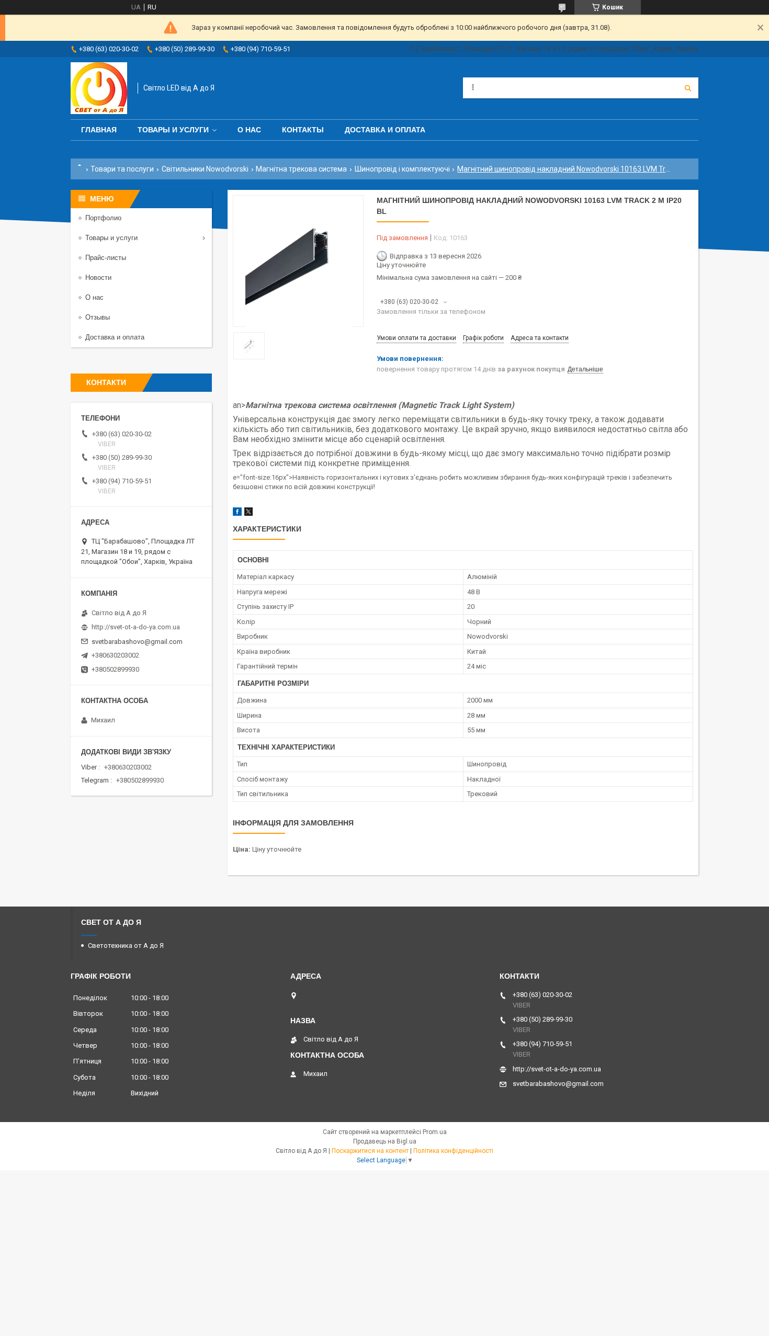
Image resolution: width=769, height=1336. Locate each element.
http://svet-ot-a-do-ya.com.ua (136, 627)
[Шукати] (687, 87)
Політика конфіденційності (453, 1150)
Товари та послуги (122, 169)
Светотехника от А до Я (126, 945)
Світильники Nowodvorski (205, 169)
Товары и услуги (173, 130)
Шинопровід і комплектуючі (402, 169)
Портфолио (103, 218)
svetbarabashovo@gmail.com (137, 642)
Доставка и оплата (385, 130)
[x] (248, 513)
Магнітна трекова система (301, 169)
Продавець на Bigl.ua (384, 1141)
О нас (249, 130)
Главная (99, 130)
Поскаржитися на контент (370, 1150)
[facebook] (237, 513)
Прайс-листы (105, 258)
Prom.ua (435, 1132)
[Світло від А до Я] (99, 88)
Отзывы (97, 317)
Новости (98, 277)
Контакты (303, 130)
